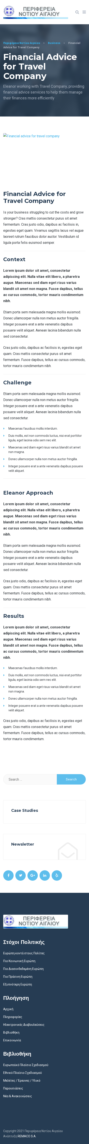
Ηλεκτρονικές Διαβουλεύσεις (23, 1024)
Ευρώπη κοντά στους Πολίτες (24, 953)
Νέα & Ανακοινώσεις (17, 1096)
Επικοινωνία (12, 1040)
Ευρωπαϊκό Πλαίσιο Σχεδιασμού (25, 1065)
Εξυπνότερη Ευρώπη (17, 984)
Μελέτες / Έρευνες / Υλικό (21, 1080)
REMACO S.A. (27, 1136)
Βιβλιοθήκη (11, 1032)
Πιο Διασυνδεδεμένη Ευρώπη (23, 969)
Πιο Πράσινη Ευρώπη (17, 976)
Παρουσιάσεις (13, 1088)
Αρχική (8, 1009)
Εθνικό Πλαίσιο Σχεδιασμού (22, 1072)
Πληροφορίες (12, 1017)
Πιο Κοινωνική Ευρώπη (19, 961)
